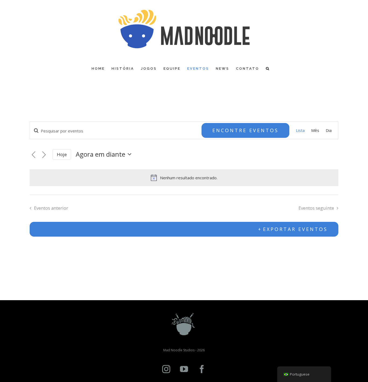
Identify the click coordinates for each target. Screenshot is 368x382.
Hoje (62, 154)
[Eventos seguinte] (44, 155)
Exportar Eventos (295, 229)
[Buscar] (268, 68)
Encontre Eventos (245, 130)
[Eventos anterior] (33, 155)
